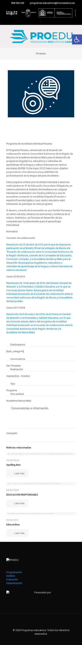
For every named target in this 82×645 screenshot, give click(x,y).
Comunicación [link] (14, 583)
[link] (77, 39)
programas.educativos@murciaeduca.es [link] (52, 3)
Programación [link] (14, 572)
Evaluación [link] (12, 579)
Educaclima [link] (12, 524)
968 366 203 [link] (17, 3)
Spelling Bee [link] (13, 464)
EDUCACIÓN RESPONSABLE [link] (22, 494)
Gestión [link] (10, 575)
